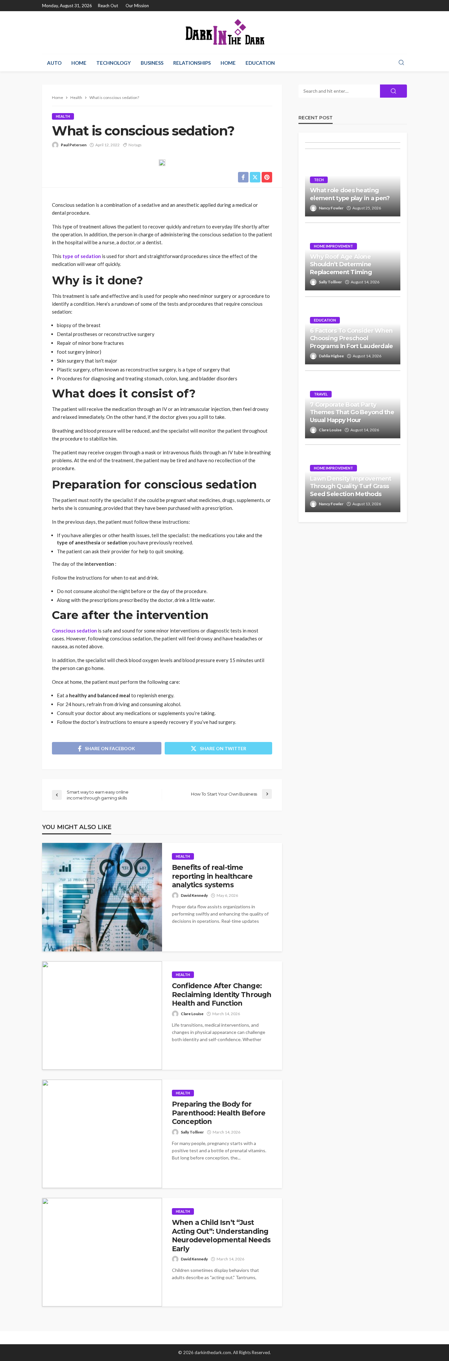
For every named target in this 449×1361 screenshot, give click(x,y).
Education (260, 63)
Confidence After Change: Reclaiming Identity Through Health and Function (221, 994)
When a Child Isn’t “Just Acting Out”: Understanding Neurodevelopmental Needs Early (221, 1235)
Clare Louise (192, 1013)
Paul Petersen (73, 144)
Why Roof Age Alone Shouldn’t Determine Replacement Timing (341, 264)
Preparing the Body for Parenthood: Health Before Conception (218, 1113)
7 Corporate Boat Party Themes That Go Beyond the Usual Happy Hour (352, 412)
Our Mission (137, 5)
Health (63, 116)
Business (152, 63)
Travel (321, 394)
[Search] (401, 62)
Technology (113, 63)
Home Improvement (333, 246)
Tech (319, 180)
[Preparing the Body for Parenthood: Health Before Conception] (102, 1134)
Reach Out (108, 5)
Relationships (192, 63)
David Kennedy (194, 895)
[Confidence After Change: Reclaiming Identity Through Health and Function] (102, 1015)
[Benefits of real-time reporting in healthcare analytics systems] (102, 897)
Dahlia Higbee (331, 355)
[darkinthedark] (224, 32)
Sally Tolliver (192, 1132)
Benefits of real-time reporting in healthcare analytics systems (212, 876)
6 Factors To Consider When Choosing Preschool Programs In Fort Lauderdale (351, 338)
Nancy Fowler (331, 207)
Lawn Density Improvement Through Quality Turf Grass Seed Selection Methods (350, 486)
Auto (54, 63)
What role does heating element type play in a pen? (350, 194)
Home (78, 63)
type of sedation (81, 256)
